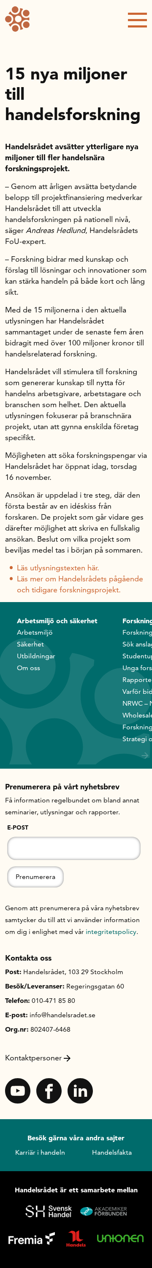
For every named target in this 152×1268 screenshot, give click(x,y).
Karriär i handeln (40, 1152)
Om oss (28, 668)
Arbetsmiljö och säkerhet (57, 620)
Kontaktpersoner (33, 1058)
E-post (17, 827)
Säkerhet (30, 644)
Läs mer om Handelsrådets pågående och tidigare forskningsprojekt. (80, 584)
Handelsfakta (112, 1152)
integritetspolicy (111, 932)
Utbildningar (36, 656)
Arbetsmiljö (35, 632)
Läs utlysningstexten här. (58, 567)
